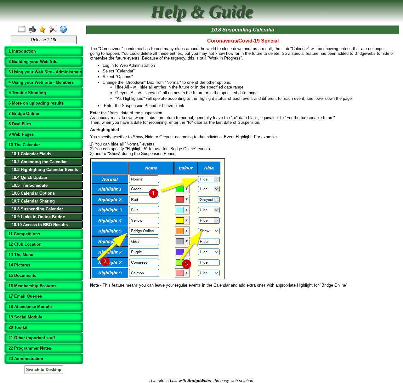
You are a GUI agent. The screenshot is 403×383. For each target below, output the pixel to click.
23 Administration (26, 358)
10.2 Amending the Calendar (39, 161)
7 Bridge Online (24, 113)
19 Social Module (25, 317)
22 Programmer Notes (30, 348)
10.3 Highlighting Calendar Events (45, 169)
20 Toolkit (18, 327)
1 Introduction (22, 51)
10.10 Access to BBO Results (40, 224)
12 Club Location (25, 244)
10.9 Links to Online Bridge (38, 216)
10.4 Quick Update (29, 177)
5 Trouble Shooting (27, 92)
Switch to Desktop (43, 369)
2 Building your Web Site (33, 61)
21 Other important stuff (32, 337)
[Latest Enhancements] (44, 30)
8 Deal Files (20, 124)
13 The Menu (21, 254)
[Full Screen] (23, 30)
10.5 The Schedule (30, 185)
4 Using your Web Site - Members (41, 82)
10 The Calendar (24, 144)
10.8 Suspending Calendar (37, 209)
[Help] (65, 30)
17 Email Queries (25, 296)
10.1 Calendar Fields (31, 153)
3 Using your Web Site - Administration (44, 72)
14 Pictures (19, 265)
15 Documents (22, 275)
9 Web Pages (21, 134)
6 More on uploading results (36, 103)
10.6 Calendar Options (33, 193)
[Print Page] (33, 30)
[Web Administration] (54, 30)
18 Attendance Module (30, 306)
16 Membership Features (32, 285)
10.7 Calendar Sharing (33, 201)
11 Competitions (24, 234)
